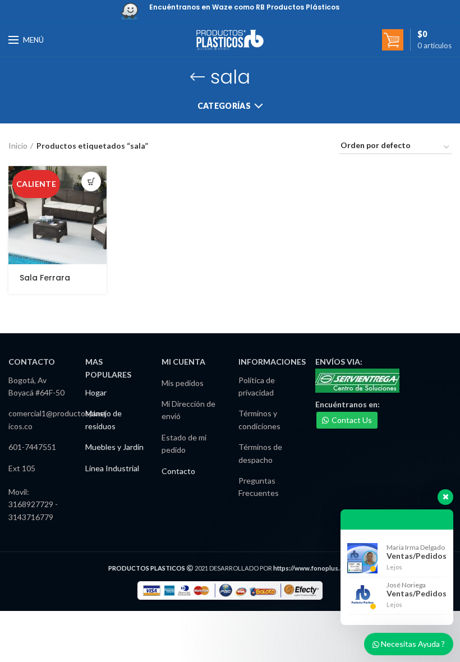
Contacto (178, 471)
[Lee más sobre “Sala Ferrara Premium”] (91, 181)
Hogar (96, 392)
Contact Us (352, 420)
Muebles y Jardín (114, 447)
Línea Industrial (112, 468)
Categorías (224, 106)
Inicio (17, 145)
